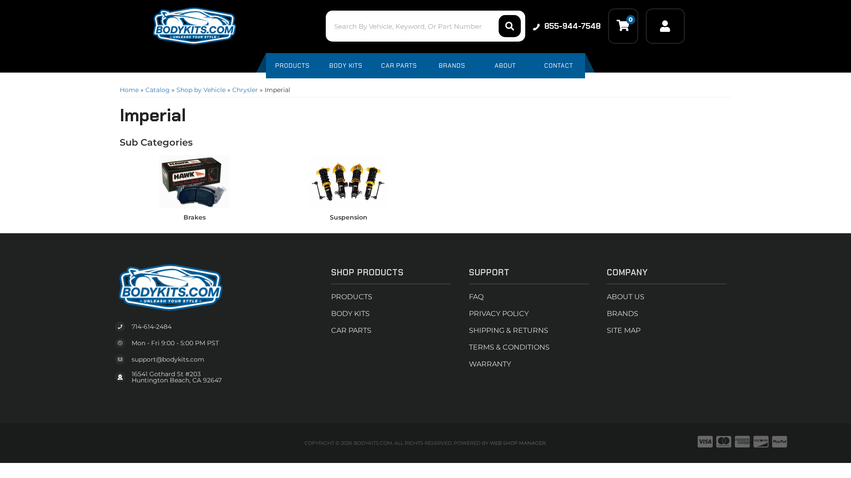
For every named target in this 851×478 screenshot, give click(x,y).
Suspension (348, 217)
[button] (425, 26)
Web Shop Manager (518, 443)
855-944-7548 (572, 26)
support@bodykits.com (168, 359)
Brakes (194, 217)
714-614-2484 (152, 327)
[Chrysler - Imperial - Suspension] (349, 181)
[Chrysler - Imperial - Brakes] (194, 181)
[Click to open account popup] (665, 26)
